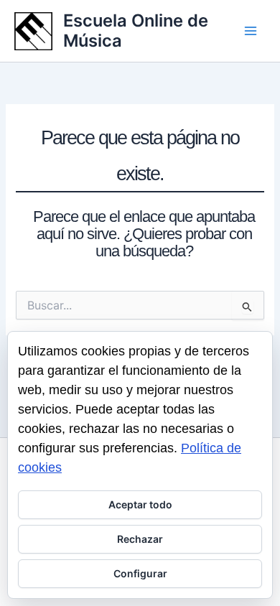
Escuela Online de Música (135, 30)
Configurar (140, 573)
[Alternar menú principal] (250, 31)
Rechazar (140, 539)
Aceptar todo (140, 504)
